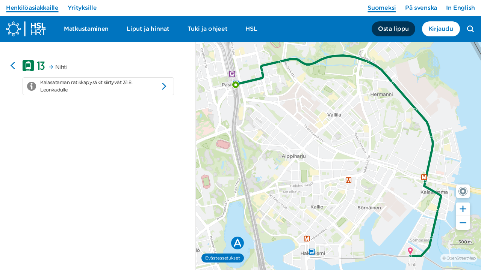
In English (460, 7)
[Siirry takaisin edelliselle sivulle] (13, 65)
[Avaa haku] (470, 28)
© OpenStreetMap (458, 258)
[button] (463, 191)
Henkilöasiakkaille (32, 7)
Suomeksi (382, 7)
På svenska (421, 7)
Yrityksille (82, 7)
